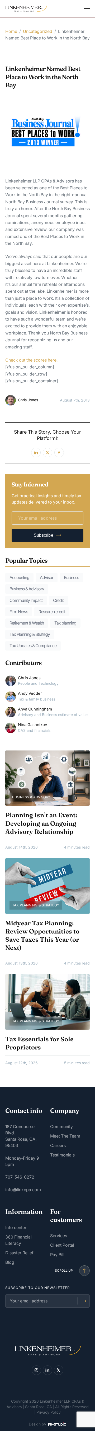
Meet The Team (65, 1136)
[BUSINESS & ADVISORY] (47, 777)
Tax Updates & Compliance (33, 645)
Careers (58, 1145)
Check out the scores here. (32, 360)
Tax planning (65, 623)
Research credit (52, 611)
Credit (58, 600)
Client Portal (62, 1245)
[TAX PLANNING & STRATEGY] (47, 885)
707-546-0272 (19, 1177)
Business (71, 577)
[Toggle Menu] (87, 8)
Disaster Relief (19, 1252)
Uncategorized (37, 31)
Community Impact (26, 600)
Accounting (19, 577)
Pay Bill (57, 1254)
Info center (15, 1227)
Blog (9, 1262)
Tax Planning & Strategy (30, 634)
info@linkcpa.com (23, 1189)
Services (58, 1235)
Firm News (19, 611)
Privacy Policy (48, 1412)
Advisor (46, 577)
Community (61, 1126)
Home (11, 31)
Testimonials (62, 1155)
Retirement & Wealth (27, 623)
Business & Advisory (27, 588)
